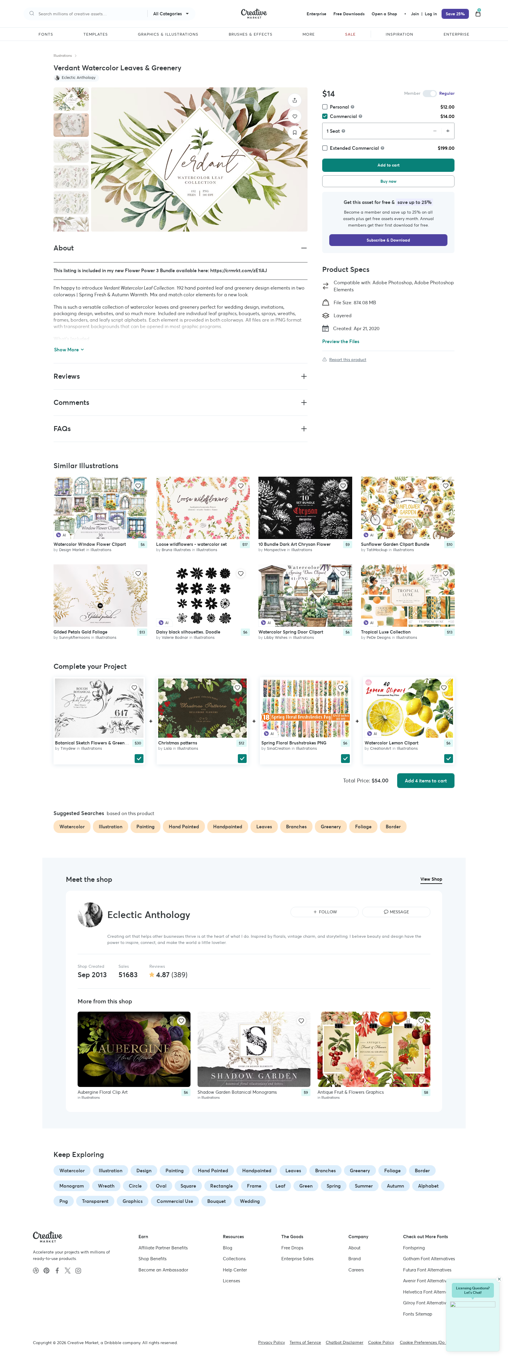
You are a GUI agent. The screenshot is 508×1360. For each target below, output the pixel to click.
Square (188, 1186)
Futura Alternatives (427, 1270)
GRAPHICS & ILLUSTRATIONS (168, 34)
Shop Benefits (152, 1258)
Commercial (343, 116)
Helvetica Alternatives (430, 1292)
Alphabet (428, 1186)
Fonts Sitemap (417, 1314)
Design (143, 1170)
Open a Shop (384, 13)
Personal (339, 107)
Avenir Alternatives (427, 1280)
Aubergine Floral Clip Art (103, 1092)
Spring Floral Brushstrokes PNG (293, 743)
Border (422, 1170)
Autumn (395, 1186)
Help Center (235, 1270)
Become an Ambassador (163, 1270)
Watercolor (72, 1170)
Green (306, 1186)
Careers (356, 1270)
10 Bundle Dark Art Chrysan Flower (294, 544)
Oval (161, 1186)
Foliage (392, 1170)
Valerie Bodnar (175, 637)
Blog (227, 1248)
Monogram (71, 1186)
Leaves (293, 1170)
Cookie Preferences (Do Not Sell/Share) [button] (437, 1342)
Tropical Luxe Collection (386, 632)
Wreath (106, 1186)
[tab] (71, 99)
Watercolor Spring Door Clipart (290, 632)
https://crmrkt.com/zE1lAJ (238, 270)
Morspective (275, 549)
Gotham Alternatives (429, 1258)
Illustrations (63, 55)
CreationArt (380, 748)
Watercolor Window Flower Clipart (90, 544)
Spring (334, 1186)
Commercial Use (175, 1201)
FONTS (46, 34)
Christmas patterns (177, 743)
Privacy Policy (271, 1342)
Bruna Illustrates (176, 549)
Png (63, 1201)
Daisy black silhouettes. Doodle (188, 632)
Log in (431, 13)
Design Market (72, 549)
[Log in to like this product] (138, 485)
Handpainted (256, 1170)
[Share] (295, 100)
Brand (354, 1258)
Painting (175, 1170)
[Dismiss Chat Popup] (499, 1279)
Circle (135, 1186)
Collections (234, 1258)
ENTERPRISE (456, 34)
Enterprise (316, 13)
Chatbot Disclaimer (344, 1342)
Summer (364, 1186)
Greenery (360, 1170)
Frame (254, 1186)
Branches (325, 1170)
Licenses (231, 1280)
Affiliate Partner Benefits (163, 1248)
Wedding (250, 1201)
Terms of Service (305, 1342)
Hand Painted (213, 1170)
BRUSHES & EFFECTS (251, 34)
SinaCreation (278, 748)
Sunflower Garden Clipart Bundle (395, 544)
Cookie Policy (381, 1342)
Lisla (168, 748)
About (354, 1248)
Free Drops (292, 1248)
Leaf (280, 1186)
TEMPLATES (95, 34)
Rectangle (221, 1186)
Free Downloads (349, 13)
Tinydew (68, 748)
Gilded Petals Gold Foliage (80, 632)
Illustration (110, 1170)
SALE (350, 34)
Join (415, 13)
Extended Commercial (354, 148)
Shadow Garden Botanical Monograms (237, 1092)
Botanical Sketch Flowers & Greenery (93, 743)
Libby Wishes (276, 637)
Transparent (95, 1201)
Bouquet (216, 1201)
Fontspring (414, 1248)
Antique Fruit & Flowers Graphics (350, 1092)
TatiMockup (377, 549)
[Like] (295, 116)
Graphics (133, 1201)
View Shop (431, 879)
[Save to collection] (295, 132)
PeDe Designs (379, 637)
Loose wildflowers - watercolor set (191, 544)
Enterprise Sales (297, 1258)
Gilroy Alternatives (427, 1303)
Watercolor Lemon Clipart (391, 743)
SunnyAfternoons (74, 637)
